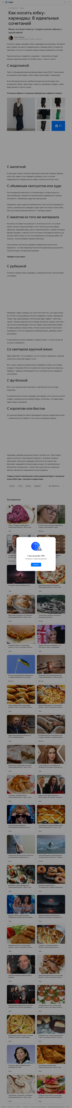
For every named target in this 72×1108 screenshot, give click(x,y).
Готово (36, 564)
